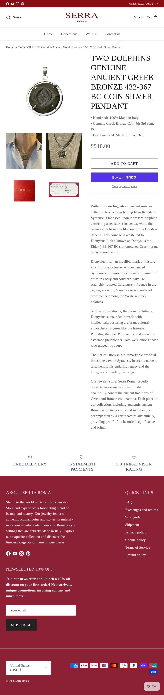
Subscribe (21, 625)
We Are (91, 34)
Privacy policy (135, 532)
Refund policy (135, 555)
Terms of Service (137, 547)
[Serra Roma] (82, 17)
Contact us (112, 34)
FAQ (128, 502)
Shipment (132, 525)
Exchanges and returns (141, 510)
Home (48, 34)
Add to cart (124, 164)
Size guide (132, 517)
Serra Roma (22, 680)
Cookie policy (135, 540)
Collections (69, 34)
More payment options (124, 186)
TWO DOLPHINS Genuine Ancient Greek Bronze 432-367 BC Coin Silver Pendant (70, 47)
